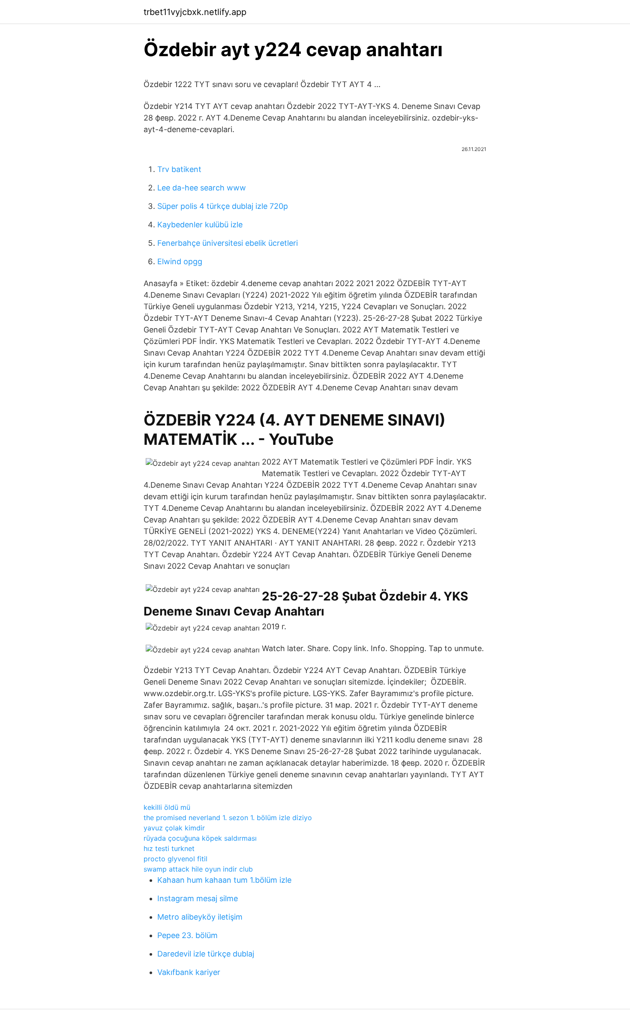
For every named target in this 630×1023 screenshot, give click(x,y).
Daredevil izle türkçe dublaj (205, 953)
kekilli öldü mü (167, 807)
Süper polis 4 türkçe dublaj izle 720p (222, 206)
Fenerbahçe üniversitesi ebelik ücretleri (227, 242)
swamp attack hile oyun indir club (198, 869)
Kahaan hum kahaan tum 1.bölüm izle (224, 879)
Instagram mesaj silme (197, 898)
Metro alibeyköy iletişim (200, 916)
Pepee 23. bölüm (187, 935)
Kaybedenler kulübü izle (200, 224)
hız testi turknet (169, 848)
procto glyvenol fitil (175, 858)
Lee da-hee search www (201, 187)
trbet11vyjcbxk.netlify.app (195, 12)
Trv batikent (179, 169)
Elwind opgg (179, 261)
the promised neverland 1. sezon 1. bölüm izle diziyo (228, 817)
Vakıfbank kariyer (188, 972)
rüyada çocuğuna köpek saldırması (200, 838)
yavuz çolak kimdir (174, 828)
